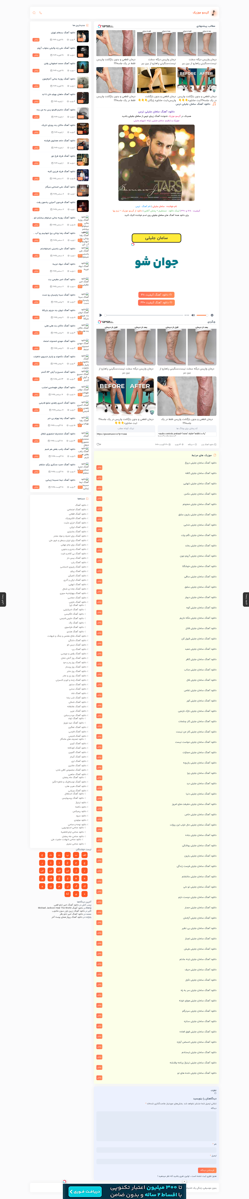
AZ (67, 894)
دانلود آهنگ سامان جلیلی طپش (200, 949)
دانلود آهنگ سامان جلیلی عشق (200, 587)
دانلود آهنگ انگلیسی (74, 614)
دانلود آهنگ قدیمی (77, 736)
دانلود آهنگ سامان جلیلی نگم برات (198, 535)
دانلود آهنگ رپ (79, 649)
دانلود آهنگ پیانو (78, 571)
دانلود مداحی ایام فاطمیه (72, 832)
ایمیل (213, 1155)
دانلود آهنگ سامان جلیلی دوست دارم (197, 897)
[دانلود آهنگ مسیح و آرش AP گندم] (83, 376)
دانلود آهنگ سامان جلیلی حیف (200, 969)
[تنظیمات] (212, 315)
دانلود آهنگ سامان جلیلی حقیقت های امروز (194, 804)
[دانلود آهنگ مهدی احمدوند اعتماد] (83, 345)
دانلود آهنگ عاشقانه (76, 706)
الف (84, 855)
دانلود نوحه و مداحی (77, 824)
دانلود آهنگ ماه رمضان (73, 777)
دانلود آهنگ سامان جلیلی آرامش (199, 918)
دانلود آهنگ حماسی (77, 597)
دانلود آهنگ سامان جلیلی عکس (200, 494)
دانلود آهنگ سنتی (77, 689)
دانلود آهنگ (80, 505)
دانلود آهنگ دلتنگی (77, 640)
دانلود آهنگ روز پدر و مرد (74, 662)
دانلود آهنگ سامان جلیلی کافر (201, 659)
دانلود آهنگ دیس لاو (76, 644)
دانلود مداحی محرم (75, 844)
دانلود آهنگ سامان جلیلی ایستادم (199, 1052)
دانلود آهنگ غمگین (77, 727)
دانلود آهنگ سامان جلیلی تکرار (200, 980)
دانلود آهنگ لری (78, 761)
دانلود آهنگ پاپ (207, 444)
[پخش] (100, 315)
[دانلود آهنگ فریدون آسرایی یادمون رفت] (83, 206)
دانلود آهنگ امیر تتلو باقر (71, 914)
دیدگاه (213, 1108)
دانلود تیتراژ (81, 802)
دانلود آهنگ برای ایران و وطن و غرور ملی (67, 540)
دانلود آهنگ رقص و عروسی (73, 653)
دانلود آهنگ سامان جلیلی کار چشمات (197, 721)
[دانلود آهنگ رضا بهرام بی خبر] (83, 422)
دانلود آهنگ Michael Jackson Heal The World (60, 908)
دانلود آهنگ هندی (75, 631)
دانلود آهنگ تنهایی (77, 584)
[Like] (97, 445)
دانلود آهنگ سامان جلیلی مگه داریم (198, 618)
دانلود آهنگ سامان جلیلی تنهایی (199, 483)
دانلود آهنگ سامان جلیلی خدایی (200, 525)
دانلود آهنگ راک (76, 622)
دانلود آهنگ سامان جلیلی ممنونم (199, 504)
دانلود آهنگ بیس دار (76, 558)
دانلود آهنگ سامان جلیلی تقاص (200, 690)
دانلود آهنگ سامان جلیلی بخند (200, 545)
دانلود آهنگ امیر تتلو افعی (66, 905)
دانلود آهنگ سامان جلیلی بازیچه (199, 762)
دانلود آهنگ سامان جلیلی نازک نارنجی (197, 711)
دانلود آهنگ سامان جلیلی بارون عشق (197, 514)
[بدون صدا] (193, 315)
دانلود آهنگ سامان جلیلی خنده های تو (196, 1073)
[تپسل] (132, 244)
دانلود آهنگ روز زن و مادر (74, 675)
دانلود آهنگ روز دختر (76, 671)
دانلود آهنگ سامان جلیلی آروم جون (198, 556)
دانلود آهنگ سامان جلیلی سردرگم (199, 1011)
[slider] (143, 315)
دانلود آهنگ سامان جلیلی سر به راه (198, 990)
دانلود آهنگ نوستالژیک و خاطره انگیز (69, 781)
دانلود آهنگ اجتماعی (76, 509)
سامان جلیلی (158, 206)
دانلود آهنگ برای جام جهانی (73, 544)
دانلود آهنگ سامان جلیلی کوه (201, 607)
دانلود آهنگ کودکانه (77, 748)
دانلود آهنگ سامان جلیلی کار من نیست (196, 731)
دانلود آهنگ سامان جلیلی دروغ (200, 463)
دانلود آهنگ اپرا (76, 605)
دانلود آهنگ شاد (78, 693)
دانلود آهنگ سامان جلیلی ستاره (200, 1021)
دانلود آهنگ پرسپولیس (73, 798)
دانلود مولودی (80, 820)
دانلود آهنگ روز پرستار (75, 667)
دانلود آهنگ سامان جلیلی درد (201, 783)
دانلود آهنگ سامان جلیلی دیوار (200, 597)
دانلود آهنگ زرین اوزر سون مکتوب (68, 911)
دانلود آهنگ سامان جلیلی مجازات (199, 752)
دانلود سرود (81, 815)
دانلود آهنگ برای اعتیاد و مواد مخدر (70, 536)
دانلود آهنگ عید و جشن (75, 715)
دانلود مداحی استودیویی (73, 827)
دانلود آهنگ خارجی (77, 602)
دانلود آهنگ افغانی (77, 514)
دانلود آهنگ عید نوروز (74, 722)
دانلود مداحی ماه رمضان (73, 836)
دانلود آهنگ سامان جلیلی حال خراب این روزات (193, 825)
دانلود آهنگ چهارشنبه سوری (73, 593)
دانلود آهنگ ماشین (77, 765)
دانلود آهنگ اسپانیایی (73, 609)
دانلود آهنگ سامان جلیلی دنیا (201, 793)
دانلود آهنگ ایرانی (78, 527)
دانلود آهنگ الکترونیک (75, 518)
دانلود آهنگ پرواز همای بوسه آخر (67, 917)
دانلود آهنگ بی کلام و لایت (73, 553)
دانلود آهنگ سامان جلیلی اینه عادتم (198, 959)
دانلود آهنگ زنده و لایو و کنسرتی (71, 680)
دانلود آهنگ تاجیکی (77, 575)
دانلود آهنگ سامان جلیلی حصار (200, 907)
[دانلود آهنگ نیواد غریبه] (83, 268)
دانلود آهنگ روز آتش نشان (73, 658)
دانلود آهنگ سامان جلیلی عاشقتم (199, 876)
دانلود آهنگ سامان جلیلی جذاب (200, 669)
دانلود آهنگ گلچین (77, 752)
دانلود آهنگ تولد (76, 718)
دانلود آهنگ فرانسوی (74, 627)
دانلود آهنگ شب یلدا (76, 697)
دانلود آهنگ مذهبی (77, 774)
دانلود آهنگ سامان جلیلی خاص (200, 814)
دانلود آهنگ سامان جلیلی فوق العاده (198, 1031)
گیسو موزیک (174, 116)
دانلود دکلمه (80, 807)
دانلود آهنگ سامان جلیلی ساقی (200, 576)
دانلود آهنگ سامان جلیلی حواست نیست (195, 742)
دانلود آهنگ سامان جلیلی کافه (200, 473)
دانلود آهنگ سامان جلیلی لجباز (200, 938)
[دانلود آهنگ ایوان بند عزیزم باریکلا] (83, 314)
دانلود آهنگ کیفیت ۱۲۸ (155, 295)
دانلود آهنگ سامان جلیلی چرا (201, 773)
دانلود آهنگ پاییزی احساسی (73, 566)
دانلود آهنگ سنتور (77, 684)
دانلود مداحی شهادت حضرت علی (66, 839)
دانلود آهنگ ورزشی (77, 790)
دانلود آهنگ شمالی (77, 702)
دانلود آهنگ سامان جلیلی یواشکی (199, 845)
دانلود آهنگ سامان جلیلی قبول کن (198, 638)
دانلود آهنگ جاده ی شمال (74, 589)
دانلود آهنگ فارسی (77, 731)
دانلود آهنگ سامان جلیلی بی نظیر (199, 928)
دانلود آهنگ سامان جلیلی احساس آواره (196, 1042)
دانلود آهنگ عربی (78, 711)
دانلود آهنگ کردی (78, 743)
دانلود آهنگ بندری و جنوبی (73, 549)
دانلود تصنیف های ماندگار (72, 739)
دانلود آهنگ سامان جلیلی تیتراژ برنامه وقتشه (193, 1062)
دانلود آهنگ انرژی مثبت (75, 522)
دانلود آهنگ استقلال (74, 793)
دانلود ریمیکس (79, 811)
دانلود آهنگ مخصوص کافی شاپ (71, 770)
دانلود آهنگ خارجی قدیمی (72, 618)
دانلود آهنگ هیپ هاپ (75, 786)
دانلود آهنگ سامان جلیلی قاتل (200, 628)
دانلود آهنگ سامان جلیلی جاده (200, 835)
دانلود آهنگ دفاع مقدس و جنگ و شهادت (66, 636)
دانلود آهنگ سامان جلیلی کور (201, 700)
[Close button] (184, 1181)
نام (214, 1144)
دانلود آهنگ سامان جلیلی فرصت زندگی (196, 866)
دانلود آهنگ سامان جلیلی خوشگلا (199, 566)
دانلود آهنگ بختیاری (76, 531)
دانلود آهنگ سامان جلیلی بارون (200, 856)
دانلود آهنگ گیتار (78, 756)
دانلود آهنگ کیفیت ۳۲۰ (155, 302)
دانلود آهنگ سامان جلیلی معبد (200, 649)
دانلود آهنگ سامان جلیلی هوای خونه (197, 1000)
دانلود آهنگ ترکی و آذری (75, 580)
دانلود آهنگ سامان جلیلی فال (201, 680)
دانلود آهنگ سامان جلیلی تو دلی (199, 887)
